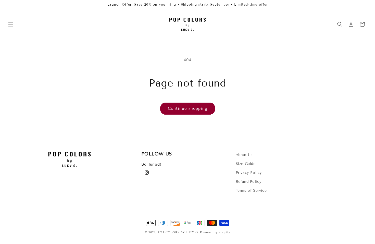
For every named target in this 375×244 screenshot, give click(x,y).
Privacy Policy (249, 172)
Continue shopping (187, 108)
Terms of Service (251, 190)
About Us (244, 155)
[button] (10, 24)
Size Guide (246, 164)
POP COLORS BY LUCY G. (178, 232)
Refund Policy (248, 181)
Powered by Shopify (215, 232)
